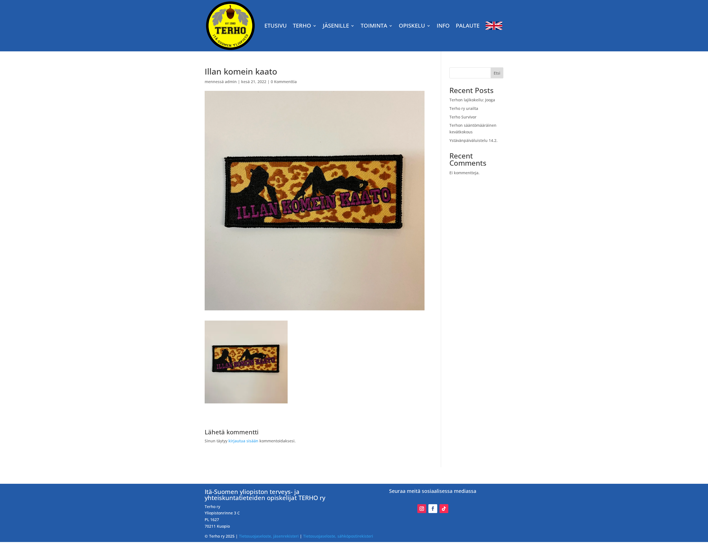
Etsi (497, 73)
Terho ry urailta (463, 108)
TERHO (302, 25)
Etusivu (275, 25)
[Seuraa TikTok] (443, 508)
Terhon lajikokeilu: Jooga (472, 99)
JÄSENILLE (336, 25)
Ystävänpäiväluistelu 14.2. (473, 140)
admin (231, 81)
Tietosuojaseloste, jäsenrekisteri (269, 536)
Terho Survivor (463, 117)
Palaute (468, 25)
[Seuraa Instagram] (421, 508)
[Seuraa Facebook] (432, 508)
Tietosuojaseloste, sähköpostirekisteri (338, 536)
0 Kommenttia (284, 81)
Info (443, 25)
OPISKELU (412, 25)
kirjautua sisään (243, 440)
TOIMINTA (374, 25)
